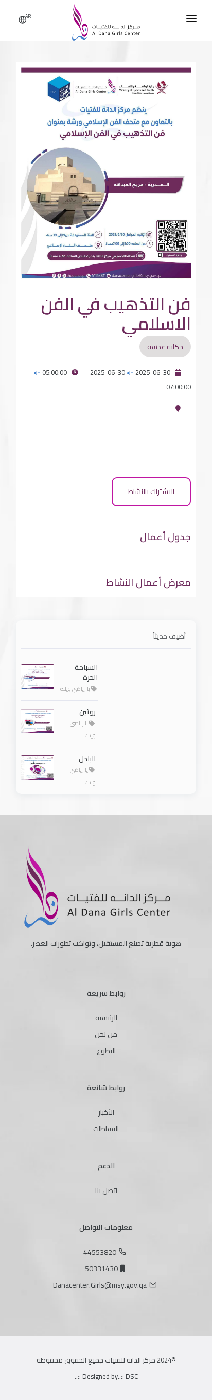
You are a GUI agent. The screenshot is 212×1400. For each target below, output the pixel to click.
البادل (87, 758)
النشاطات (106, 1129)
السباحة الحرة (86, 672)
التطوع (106, 1050)
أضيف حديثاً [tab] (169, 636)
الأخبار (106, 1112)
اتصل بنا (106, 1190)
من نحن (106, 1034)
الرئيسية (106, 1018)
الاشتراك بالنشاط (151, 491)
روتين (87, 712)
